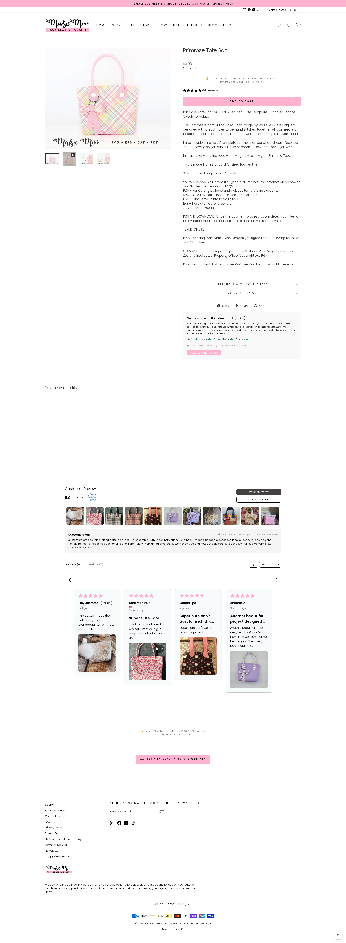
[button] (192, 90)
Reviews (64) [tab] (74, 564)
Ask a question (242, 293)
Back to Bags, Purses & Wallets (175, 759)
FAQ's (48, 822)
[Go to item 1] (75, 516)
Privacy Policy (53, 827)
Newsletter (52, 850)
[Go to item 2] (95, 516)
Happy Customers (57, 856)
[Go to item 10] (250, 516)
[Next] (275, 580)
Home (101, 25)
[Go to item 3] (114, 516)
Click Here (197, 242)
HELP (228, 25)
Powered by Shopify (173, 929)
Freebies (195, 25)
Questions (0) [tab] (94, 564)
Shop (145, 25)
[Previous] (70, 580)
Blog (213, 25)
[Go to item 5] (153, 516)
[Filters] (253, 565)
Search (49, 804)
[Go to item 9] (231, 516)
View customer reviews (204, 352)
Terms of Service (56, 845)
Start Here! (123, 25)
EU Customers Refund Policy (63, 839)
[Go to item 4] (134, 516)
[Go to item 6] (173, 516)
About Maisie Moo (56, 810)
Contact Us (52, 816)
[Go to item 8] (212, 516)
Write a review (259, 492)
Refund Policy (53, 833)
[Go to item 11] (270, 516)
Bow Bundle (170, 25)
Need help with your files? (242, 284)
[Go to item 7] (192, 516)
